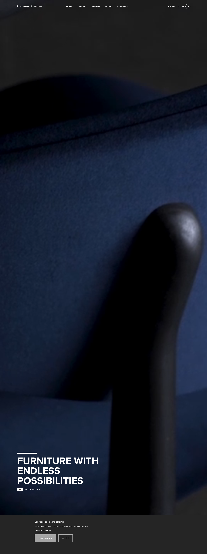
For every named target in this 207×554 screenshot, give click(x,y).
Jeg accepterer (45, 538)
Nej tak (65, 538)
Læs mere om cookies (43, 530)
